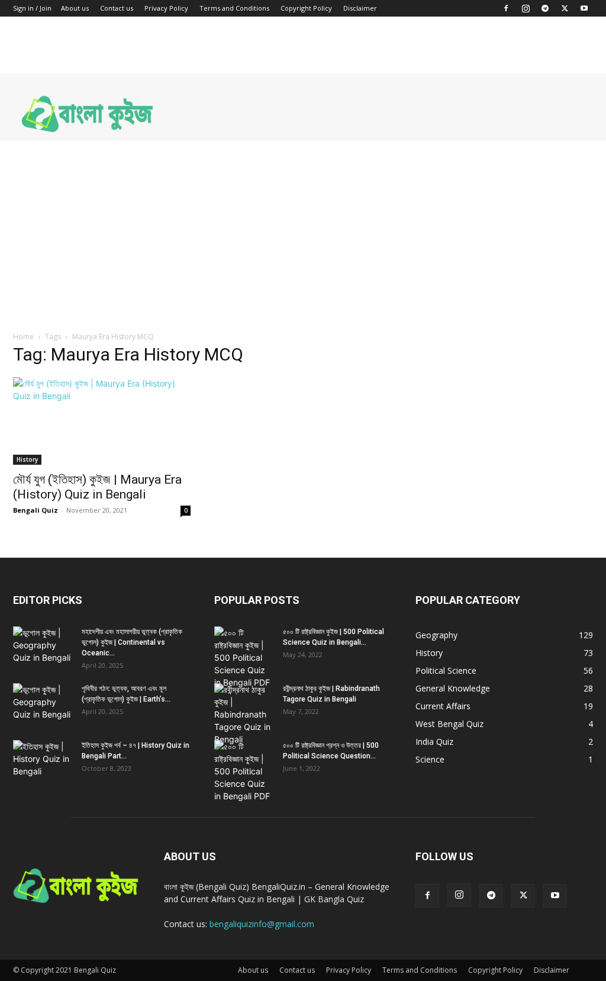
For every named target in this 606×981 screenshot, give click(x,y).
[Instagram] (525, 8)
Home (23, 337)
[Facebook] (506, 8)
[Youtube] (584, 8)
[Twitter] (564, 8)
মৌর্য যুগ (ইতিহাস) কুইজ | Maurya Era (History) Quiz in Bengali (97, 486)
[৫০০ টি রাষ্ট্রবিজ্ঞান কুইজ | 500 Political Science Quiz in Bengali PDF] (243, 657)
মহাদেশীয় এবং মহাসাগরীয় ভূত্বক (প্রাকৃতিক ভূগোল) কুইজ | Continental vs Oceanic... (132, 642)
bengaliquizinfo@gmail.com (261, 923)
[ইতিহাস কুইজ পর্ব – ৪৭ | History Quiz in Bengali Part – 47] (42, 760)
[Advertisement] (303, 230)
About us (75, 8)
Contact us (116, 8)
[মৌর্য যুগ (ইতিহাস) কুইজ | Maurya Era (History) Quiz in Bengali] (102, 421)
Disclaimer (360, 8)
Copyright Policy (306, 8)
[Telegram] (545, 8)
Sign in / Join (32, 8)
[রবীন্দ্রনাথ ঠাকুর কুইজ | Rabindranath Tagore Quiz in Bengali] (243, 714)
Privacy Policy (166, 8)
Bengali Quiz (35, 510)
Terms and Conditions (234, 8)
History (27, 459)
